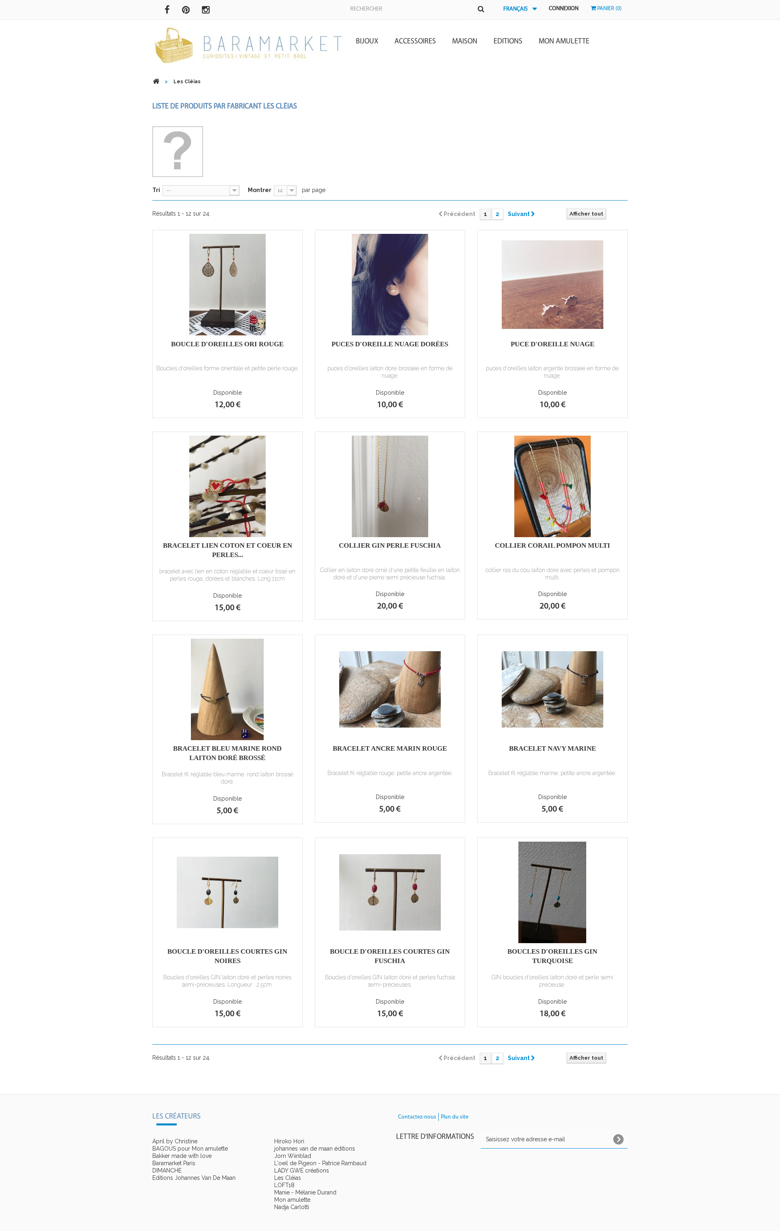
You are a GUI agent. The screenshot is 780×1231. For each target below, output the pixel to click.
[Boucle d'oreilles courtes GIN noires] (227, 892)
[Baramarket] (247, 45)
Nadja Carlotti (291, 1207)
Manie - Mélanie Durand (305, 1192)
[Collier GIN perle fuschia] (390, 486)
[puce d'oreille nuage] (552, 284)
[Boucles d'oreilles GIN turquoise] (552, 892)
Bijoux (367, 41)
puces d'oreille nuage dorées (390, 344)
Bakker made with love (182, 1156)
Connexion (563, 9)
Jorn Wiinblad (292, 1156)
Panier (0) (609, 9)
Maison (464, 41)
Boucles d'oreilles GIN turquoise (552, 956)
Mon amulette (564, 41)
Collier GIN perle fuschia (390, 545)
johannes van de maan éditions (314, 1148)
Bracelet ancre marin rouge (390, 748)
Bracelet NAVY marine (552, 748)
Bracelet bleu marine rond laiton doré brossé (227, 753)
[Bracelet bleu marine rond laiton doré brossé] (227, 689)
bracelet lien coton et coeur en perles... (227, 550)
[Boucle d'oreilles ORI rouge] (227, 284)
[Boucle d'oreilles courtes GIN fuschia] (390, 892)
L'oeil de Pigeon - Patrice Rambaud (320, 1163)
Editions (508, 41)
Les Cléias (287, 1178)
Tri (156, 190)
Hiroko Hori (289, 1141)
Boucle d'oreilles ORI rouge (227, 344)
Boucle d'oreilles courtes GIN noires (227, 956)
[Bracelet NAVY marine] (552, 689)
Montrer (259, 190)
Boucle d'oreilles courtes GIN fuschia (390, 956)
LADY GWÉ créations (301, 1170)
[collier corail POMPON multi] (552, 486)
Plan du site (454, 1117)
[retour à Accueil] (156, 81)
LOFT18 (284, 1185)
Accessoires (415, 41)
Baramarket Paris (173, 1163)
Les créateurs (176, 1117)
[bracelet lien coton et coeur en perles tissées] (227, 486)
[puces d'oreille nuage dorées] (390, 284)
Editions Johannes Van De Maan (194, 1178)
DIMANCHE (167, 1170)
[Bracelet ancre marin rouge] (390, 689)
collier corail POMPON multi (552, 545)
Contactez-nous (417, 1117)
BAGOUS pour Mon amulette (190, 1148)
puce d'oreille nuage (552, 344)
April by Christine (174, 1141)
